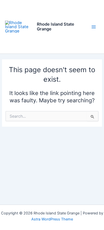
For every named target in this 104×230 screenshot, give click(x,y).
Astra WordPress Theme (52, 219)
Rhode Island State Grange (55, 27)
